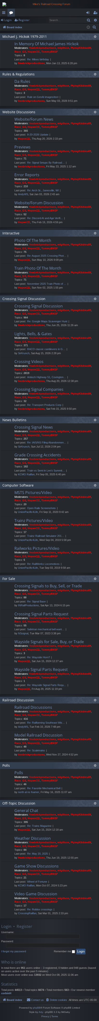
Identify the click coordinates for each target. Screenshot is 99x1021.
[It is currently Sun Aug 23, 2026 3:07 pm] (88, 27)
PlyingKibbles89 (81, 47)
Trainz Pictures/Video (33, 520)
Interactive (10, 233)
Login (8, 20)
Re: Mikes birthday (38, 59)
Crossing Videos (28, 361)
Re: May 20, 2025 (37, 853)
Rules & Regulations (18, 74)
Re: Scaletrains (36, 750)
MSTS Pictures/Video (33, 492)
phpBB (37, 1007)
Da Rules (22, 81)
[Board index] (49, 4)
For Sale (8, 578)
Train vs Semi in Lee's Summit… (46, 470)
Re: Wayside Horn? (38, 657)
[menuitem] (94, 27)
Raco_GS (20, 51)
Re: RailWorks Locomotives (43, 563)
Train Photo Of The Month (37, 268)
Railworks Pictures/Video (36, 548)
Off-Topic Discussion (18, 803)
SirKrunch (24, 353)
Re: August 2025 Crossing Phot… (46, 255)
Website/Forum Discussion (38, 202)
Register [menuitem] (96, 13)
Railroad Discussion (18, 700)
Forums (12, 13)
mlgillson (63, 47)
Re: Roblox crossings (39, 909)
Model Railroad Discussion (38, 735)
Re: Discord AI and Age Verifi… (45, 218)
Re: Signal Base (36, 601)
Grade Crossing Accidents (37, 455)
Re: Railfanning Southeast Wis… (46, 722)
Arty (41, 1012)
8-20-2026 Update (37, 134)
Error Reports (26, 174)
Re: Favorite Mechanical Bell (43, 788)
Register (24, 20)
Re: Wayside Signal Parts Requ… (46, 685)
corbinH (6, 993)
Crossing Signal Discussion (23, 298)
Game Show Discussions (36, 866)
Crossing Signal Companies (38, 389)
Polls (6, 765)
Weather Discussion (32, 838)
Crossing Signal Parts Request (41, 614)
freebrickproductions (42, 47)
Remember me (63, 951)
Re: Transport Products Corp (44, 404)
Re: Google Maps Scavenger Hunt (47, 321)
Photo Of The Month (32, 240)
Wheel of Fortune (37, 881)
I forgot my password (13, 951)
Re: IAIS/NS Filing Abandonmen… (46, 442)
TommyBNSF (49, 51)
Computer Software (18, 485)
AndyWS (23, 194)
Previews (22, 147)
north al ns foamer (28, 792)
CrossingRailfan (27, 913)
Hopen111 (34, 51)
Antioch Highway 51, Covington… (46, 377)
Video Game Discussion (35, 893)
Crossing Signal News (33, 427)
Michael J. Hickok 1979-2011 (24, 36)
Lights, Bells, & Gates (33, 333)
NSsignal (23, 633)
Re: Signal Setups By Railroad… (46, 162)
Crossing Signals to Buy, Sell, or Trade (48, 586)
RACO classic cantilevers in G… (46, 349)
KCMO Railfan (26, 474)
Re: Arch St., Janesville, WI (43, 190)
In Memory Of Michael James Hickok (46, 43)
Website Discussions (18, 112)
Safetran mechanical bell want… (45, 629)
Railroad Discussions (33, 707)
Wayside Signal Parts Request (41, 669)
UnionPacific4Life (28, 511)
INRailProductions (28, 605)
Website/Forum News (33, 119)
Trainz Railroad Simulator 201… (45, 535)
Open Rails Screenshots (41, 508)
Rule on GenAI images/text (42, 97)
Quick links (4, 13)
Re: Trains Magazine (39, 825)
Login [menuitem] (89, 13)
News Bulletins (14, 420)
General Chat (26, 810)
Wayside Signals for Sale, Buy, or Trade (49, 641)
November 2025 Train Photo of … (46, 283)
